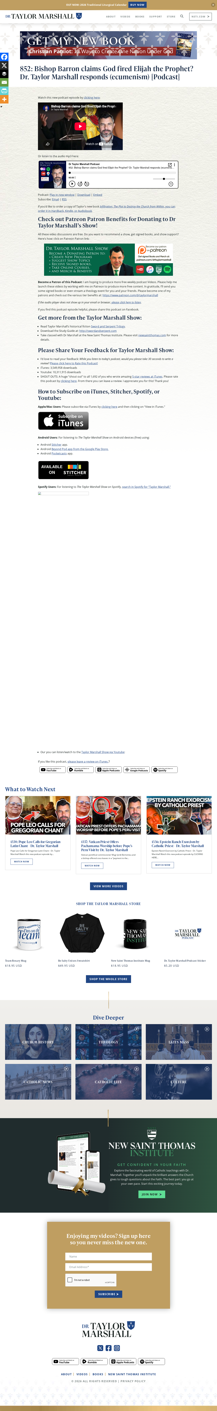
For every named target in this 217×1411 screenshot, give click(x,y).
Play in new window (62, 195)
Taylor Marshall (43, 16)
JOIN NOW (150, 1194)
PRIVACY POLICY (133, 1381)
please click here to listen (126, 302)
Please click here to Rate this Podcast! (74, 363)
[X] (4, 65)
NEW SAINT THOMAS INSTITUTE (132, 1374)
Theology (108, 1042)
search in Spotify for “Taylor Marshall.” (146, 487)
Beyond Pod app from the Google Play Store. (80, 449)
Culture (179, 1082)
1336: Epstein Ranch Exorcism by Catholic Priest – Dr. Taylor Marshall (178, 843)
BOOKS (98, 1374)
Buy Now (137, 4)
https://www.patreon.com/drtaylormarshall (130, 295)
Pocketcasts (59, 453)
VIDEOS (82, 1374)
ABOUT (66, 1374)
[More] (4, 99)
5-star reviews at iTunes (147, 376)
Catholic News (38, 1082)
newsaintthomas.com (152, 335)
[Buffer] (4, 74)
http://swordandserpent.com (98, 331)
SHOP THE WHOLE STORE (108, 979)
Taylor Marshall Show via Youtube (102, 752)
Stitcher (57, 445)
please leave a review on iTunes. (88, 761)
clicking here (92, 97)
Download (83, 195)
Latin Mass (179, 1042)
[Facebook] (4, 57)
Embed (97, 195)
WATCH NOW (21, 861)
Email (55, 199)
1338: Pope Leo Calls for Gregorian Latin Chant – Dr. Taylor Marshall (35, 843)
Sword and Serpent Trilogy (108, 326)
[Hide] (1, 106)
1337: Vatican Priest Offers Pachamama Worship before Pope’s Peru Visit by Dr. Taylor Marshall (106, 845)
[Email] (4, 82)
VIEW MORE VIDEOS (108, 886)
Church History (38, 1042)
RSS (64, 199)
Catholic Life (108, 1082)
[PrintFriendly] (4, 91)
